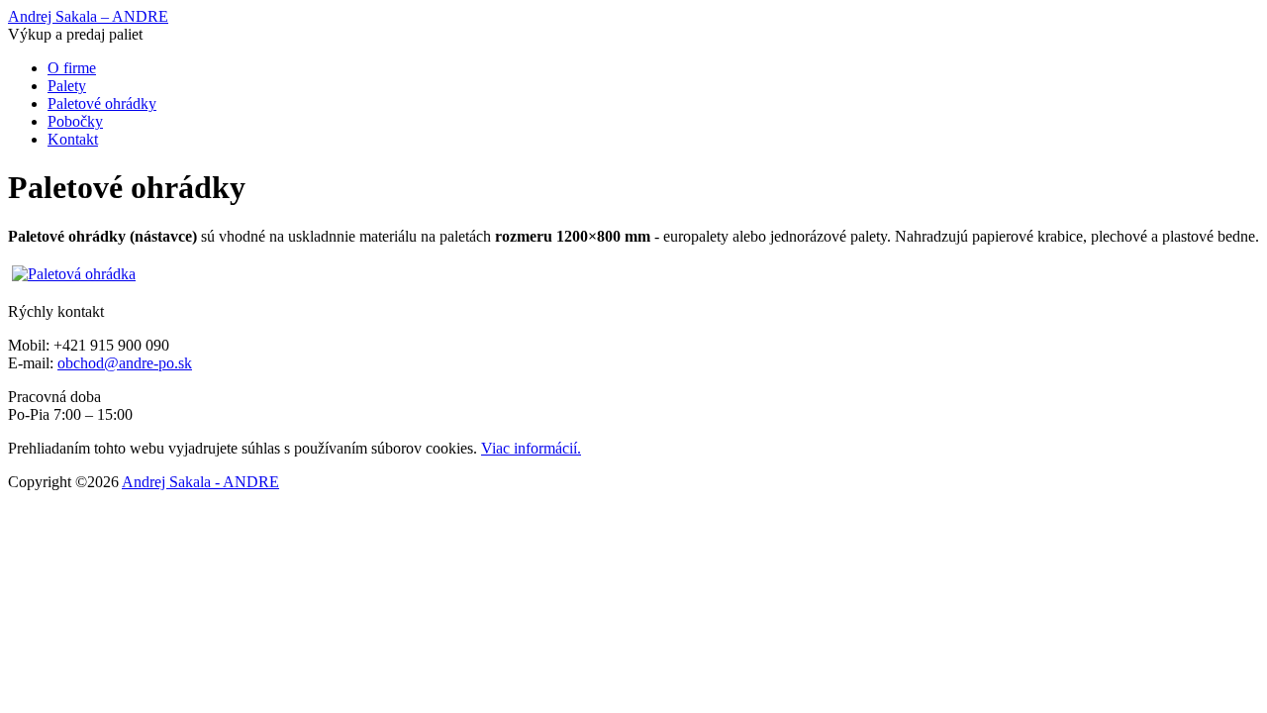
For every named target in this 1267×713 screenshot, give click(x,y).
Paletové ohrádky (102, 103)
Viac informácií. (531, 448)
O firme (72, 67)
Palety (67, 85)
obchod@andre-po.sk (124, 363)
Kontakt (73, 139)
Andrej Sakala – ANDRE (88, 16)
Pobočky (75, 121)
